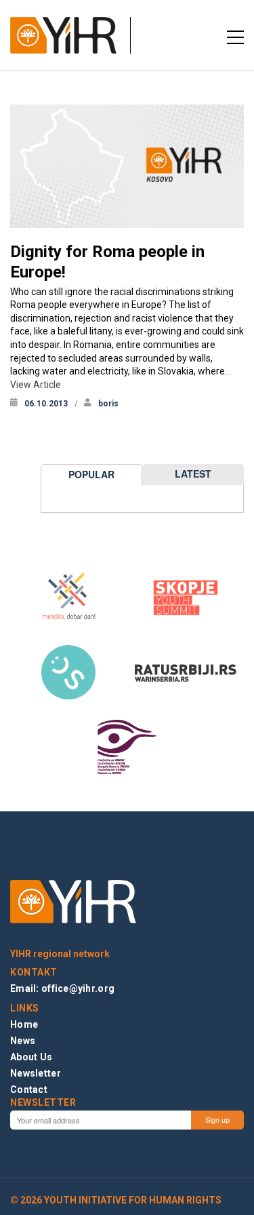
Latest (193, 473)
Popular (91, 474)
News (22, 1040)
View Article (35, 384)
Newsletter (35, 1073)
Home (24, 1024)
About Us (31, 1057)
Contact (28, 1089)
